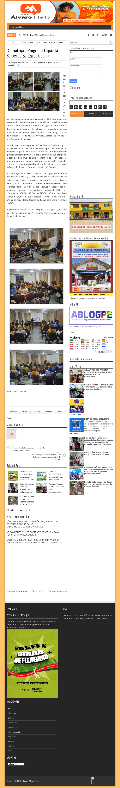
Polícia (11, 741)
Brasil (10, 709)
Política (11, 746)
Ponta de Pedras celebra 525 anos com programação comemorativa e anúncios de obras (98, 387)
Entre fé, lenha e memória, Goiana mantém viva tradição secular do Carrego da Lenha (98, 484)
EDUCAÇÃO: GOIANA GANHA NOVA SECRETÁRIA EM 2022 (97, 454)
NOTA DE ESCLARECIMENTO (96, 419)
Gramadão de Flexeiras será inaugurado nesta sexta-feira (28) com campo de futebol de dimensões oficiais (31, 624)
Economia (12, 727)
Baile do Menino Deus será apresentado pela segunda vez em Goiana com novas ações (65, 35)
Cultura (11, 718)
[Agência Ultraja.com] (102, 783)
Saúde (10, 751)
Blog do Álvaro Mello (31, 781)
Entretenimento (14, 732)
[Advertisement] (88, 136)
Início (72, 332)
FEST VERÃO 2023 (77, 415)
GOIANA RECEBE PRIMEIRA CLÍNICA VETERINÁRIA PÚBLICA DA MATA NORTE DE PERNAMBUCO (98, 373)
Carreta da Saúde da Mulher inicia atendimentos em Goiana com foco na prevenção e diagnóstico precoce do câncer (98, 470)
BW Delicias (75, 434)
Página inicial (37, 591)
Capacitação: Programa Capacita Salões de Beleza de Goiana (32, 53)
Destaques (12, 723)
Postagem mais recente (17, 591)
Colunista (12, 713)
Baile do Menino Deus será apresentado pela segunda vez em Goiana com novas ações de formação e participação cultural (98, 441)
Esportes (12, 737)
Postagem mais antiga (57, 591)
